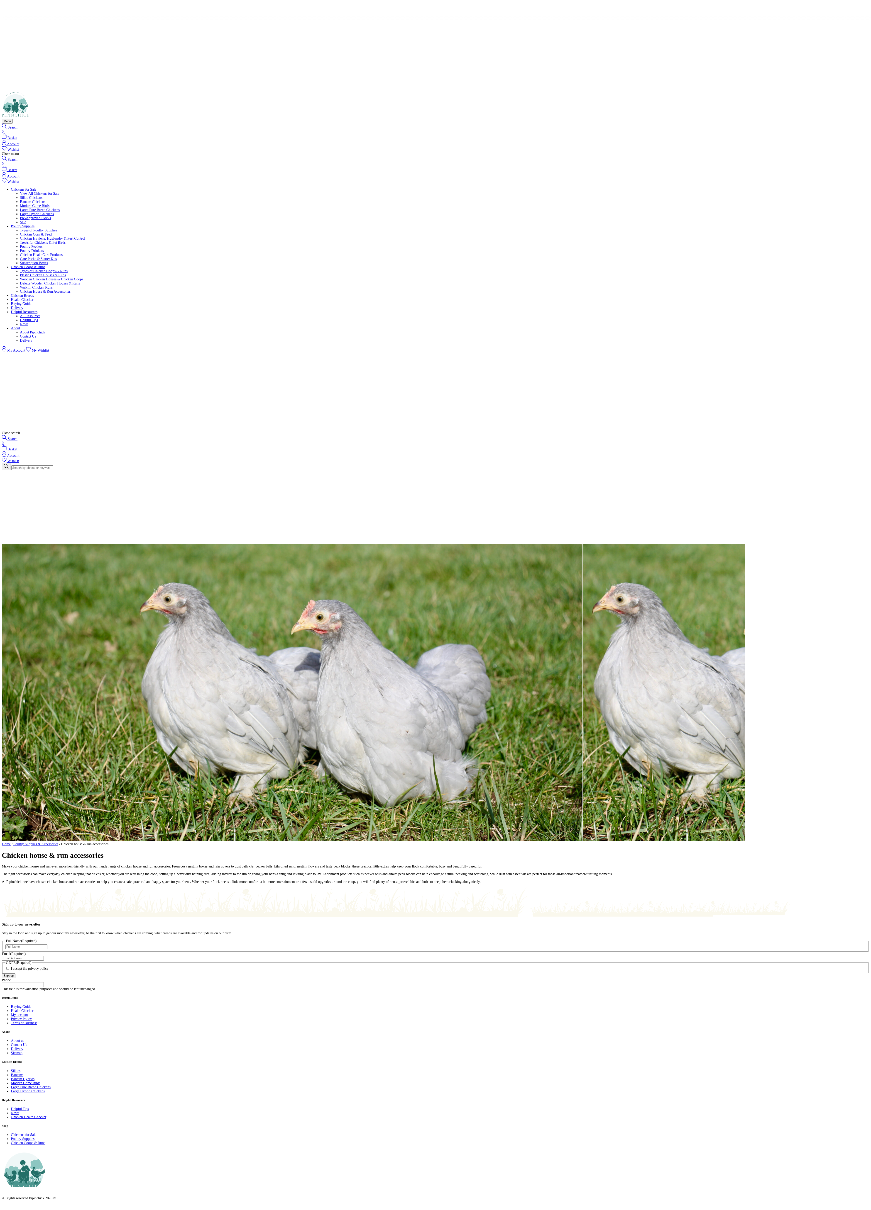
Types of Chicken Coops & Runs (44, 271)
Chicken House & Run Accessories (45, 291)
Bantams (17, 1075)
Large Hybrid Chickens (37, 214)
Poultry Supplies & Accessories (35, 844)
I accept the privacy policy (30, 968)
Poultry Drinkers (32, 251)
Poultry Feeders (31, 246)
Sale (23, 222)
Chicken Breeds (22, 295)
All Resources (30, 316)
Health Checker (22, 299)
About (15, 328)
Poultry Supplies (22, 226)
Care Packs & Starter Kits (38, 259)
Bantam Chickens (32, 202)
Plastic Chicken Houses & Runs (43, 275)
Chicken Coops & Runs (28, 267)
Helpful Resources (24, 312)
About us (17, 1040)
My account (19, 1015)
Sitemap (16, 1053)
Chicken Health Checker (28, 1117)
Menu (7, 121)
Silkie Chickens (31, 197)
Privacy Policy (21, 1019)
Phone (6, 980)
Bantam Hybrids (22, 1079)
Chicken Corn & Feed (36, 234)
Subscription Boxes (34, 263)
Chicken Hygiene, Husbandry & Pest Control (52, 238)
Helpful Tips (29, 320)
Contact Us (28, 336)
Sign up (9, 975)
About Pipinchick (32, 332)
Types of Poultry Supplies (38, 230)
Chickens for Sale (23, 189)
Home (6, 844)
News (24, 324)
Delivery (17, 308)
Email (14, 954)
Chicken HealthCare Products (41, 255)
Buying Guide (21, 304)
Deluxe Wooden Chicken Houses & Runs (50, 283)
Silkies (15, 1071)
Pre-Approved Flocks (35, 218)
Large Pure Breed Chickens (40, 210)
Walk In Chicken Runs (36, 287)
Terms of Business (24, 1023)
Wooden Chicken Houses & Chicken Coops (51, 279)
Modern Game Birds (34, 206)
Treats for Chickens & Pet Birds (43, 242)
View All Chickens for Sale (39, 193)
